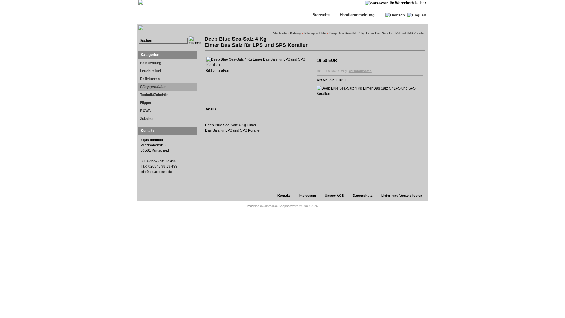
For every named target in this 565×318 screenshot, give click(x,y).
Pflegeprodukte (153, 87)
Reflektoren (150, 79)
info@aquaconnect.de (156, 171)
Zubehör (147, 119)
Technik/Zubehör (154, 95)
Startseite (321, 15)
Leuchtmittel (150, 71)
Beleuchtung (150, 63)
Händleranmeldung (357, 15)
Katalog (295, 33)
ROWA (145, 111)
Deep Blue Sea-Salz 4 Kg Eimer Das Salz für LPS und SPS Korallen (377, 33)
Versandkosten (360, 71)
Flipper (146, 103)
